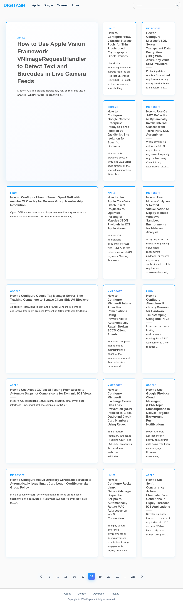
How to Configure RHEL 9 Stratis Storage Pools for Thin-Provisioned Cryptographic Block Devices (120, 42)
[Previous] (41, 576)
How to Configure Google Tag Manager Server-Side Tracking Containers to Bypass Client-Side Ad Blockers (49, 295)
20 (108, 576)
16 (74, 576)
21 (117, 576)
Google (48, 5)
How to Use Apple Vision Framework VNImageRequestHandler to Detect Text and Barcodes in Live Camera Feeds (51, 61)
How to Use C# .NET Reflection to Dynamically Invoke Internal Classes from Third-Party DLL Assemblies (157, 121)
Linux (75, 5)
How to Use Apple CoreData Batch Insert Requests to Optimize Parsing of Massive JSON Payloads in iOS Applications (119, 211)
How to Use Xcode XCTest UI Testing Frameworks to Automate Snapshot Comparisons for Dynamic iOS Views (51, 389)
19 (100, 576)
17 (82, 576)
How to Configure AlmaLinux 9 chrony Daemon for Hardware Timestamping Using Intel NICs (157, 305)
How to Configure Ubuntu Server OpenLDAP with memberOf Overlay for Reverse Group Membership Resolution (46, 199)
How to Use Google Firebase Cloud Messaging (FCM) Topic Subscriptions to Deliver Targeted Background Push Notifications (158, 405)
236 (133, 576)
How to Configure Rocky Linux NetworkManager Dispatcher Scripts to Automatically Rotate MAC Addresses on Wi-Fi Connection (120, 497)
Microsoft (62, 5)
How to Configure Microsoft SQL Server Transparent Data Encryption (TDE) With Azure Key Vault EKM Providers (158, 46)
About (67, 593)
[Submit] (177, 5)
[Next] (142, 576)
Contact (82, 593)
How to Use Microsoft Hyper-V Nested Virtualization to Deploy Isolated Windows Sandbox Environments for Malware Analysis (158, 213)
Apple (36, 5)
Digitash (14, 5)
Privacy (115, 593)
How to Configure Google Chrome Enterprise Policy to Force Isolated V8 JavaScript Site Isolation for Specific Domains (119, 127)
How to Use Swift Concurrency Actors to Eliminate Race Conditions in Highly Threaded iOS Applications (158, 491)
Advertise (98, 593)
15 (65, 576)
